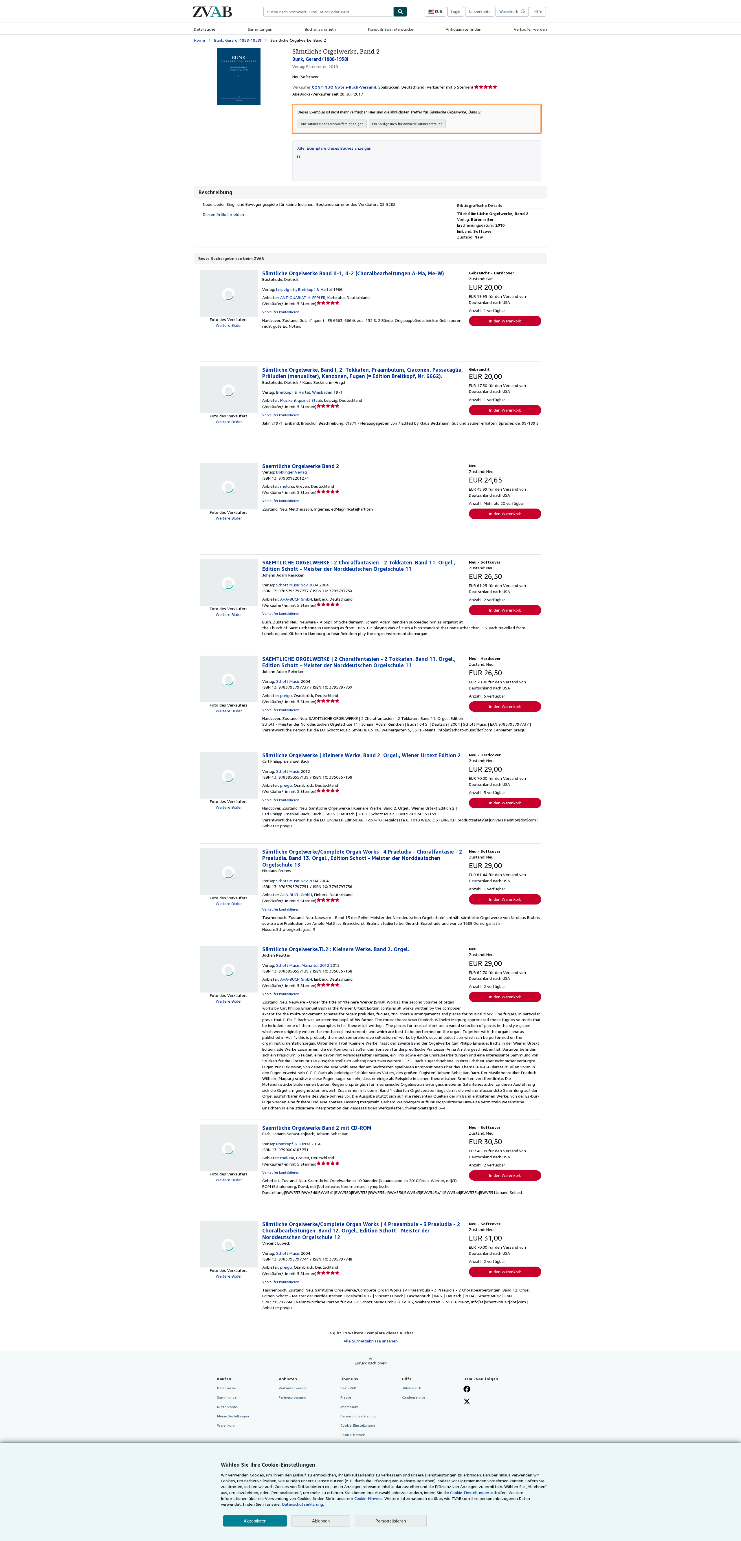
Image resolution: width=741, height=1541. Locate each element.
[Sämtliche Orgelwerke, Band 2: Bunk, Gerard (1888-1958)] (239, 50)
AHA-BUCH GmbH (296, 599)
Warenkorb (226, 1425)
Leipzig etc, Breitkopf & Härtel (304, 289)
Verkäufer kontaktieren (280, 312)
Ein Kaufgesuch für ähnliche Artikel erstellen (407, 124)
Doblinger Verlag (291, 471)
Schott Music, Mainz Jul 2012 (302, 965)
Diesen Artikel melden (223, 214)
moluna (287, 486)
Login (455, 11)
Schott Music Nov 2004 (297, 584)
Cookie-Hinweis (353, 1434)
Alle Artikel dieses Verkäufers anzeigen (332, 124)
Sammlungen (260, 29)
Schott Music (288, 681)
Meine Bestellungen (233, 1416)
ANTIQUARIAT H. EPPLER (302, 297)
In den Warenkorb (505, 320)
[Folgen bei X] (466, 1402)
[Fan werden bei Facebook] (466, 1389)
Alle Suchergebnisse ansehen (371, 1340)
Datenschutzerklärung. (303, 1504)
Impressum (349, 1407)
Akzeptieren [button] (255, 1520)
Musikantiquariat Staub (301, 400)
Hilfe (538, 11)
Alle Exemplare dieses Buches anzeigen (334, 148)
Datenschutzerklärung (358, 1416)
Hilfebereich (411, 1388)
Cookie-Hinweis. (368, 1498)
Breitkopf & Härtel (293, 1143)
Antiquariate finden (463, 29)
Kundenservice (413, 1397)
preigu (286, 695)
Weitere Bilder (229, 325)
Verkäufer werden (530, 29)
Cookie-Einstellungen (469, 1492)
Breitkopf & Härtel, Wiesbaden (304, 392)
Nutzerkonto (480, 11)
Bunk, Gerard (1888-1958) (237, 40)
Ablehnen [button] (321, 1520)
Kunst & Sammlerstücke (390, 29)
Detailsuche (204, 29)
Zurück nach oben (370, 1362)
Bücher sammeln (320, 29)
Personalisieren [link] (390, 1520)
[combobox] (328, 11)
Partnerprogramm (293, 1397)
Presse (345, 1397)
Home (199, 40)
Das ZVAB (348, 1388)
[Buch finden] (400, 11)
